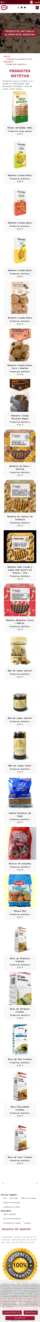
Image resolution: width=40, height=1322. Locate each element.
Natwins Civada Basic (20, 175)
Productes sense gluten (20, 131)
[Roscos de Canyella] (18, 843)
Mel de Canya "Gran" (19, 765)
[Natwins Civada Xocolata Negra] (18, 395)
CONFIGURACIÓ (12, 1312)
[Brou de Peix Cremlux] (18, 1039)
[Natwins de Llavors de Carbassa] (18, 496)
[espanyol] (36, 2)
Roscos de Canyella (20, 863)
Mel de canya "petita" (20, 670)
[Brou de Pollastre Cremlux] (18, 938)
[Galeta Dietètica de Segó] (18, 793)
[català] (38, 2)
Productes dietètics (20, 179)
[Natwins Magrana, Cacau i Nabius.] (18, 600)
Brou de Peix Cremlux (20, 1059)
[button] (37, 7)
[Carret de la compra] (21, 8)
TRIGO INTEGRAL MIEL (20, 127)
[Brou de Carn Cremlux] (18, 1137)
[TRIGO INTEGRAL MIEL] (18, 107)
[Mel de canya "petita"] (18, 650)
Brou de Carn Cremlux (20, 1157)
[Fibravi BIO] (18, 890)
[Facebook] (1, 2)
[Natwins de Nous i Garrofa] (18, 446)
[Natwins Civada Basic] (18, 155)
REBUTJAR (30, 1312)
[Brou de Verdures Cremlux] (18, 988)
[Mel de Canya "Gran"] (18, 745)
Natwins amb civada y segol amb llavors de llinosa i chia (20, 570)
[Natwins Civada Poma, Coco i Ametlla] (18, 345)
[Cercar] (18, 8)
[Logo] (24, 8)
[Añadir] (22, 107)
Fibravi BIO (20, 911)
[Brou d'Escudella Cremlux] (18, 1086)
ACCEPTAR (20, 1318)
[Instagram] (3, 2)
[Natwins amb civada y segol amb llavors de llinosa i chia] (18, 546)
